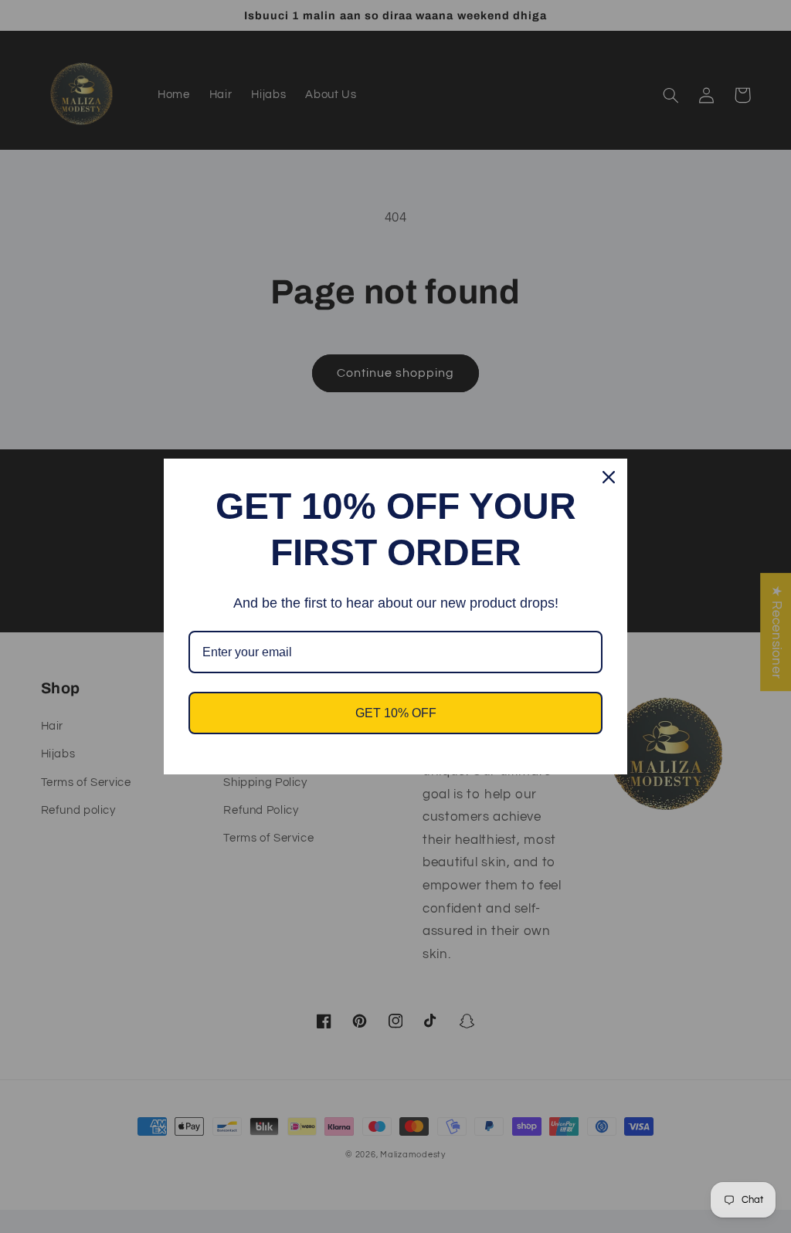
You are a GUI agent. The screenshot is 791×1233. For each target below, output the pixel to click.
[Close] (608, 477)
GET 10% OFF (395, 713)
